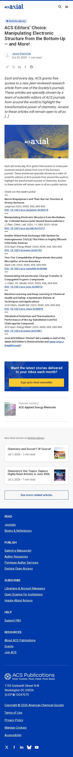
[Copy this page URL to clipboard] (7, 67)
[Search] (60, 7)
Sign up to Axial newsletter (37, 382)
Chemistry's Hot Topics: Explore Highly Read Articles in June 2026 (29, 473)
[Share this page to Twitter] (13, 67)
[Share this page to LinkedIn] (19, 67)
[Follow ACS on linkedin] (21, 747)
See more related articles (36, 495)
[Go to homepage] (13, 6)
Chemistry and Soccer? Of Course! (29, 448)
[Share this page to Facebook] (25, 67)
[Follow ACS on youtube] (36, 747)
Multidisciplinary (17, 21)
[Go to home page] (36, 676)
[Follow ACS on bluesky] (29, 747)
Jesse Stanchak (21, 53)
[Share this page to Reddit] (31, 67)
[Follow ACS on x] (6, 747)
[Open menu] (67, 7)
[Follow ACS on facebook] (14, 747)
